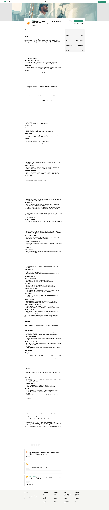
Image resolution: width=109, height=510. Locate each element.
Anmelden (94, 1)
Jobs (31, 1)
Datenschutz (77, 498)
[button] (90, 1)
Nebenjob (34, 25)
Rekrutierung (66, 497)
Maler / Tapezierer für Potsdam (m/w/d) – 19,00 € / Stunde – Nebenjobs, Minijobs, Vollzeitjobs (43, 465)
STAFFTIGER (33, 20)
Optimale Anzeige (66, 495)
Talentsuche (36, 1)
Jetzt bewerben (78, 21)
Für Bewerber (50, 1)
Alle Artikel (65, 504)
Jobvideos (44, 501)
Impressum (76, 502)
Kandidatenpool (45, 498)
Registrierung (77, 494)
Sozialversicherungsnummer (68, 502)
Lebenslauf (55, 498)
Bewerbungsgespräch (67, 494)
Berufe (45, 1)
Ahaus (82, 35)
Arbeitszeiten (55, 504)
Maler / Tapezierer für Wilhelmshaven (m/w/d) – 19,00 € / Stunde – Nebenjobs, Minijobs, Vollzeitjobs (42, 478)
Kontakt (76, 504)
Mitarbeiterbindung (67, 501)
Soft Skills (65, 498)
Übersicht (44, 494)
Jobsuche (55, 495)
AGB (75, 501)
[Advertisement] (43, 51)
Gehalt (55, 502)
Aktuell (41, 1)
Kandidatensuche (45, 495)
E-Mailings (44, 502)
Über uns (76, 495)
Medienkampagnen (45, 504)
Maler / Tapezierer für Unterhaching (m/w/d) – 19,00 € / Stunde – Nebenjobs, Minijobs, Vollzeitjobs (44, 453)
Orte (75, 497)
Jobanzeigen (44, 497)
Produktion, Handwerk (32, 463)
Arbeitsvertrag (56, 501)
